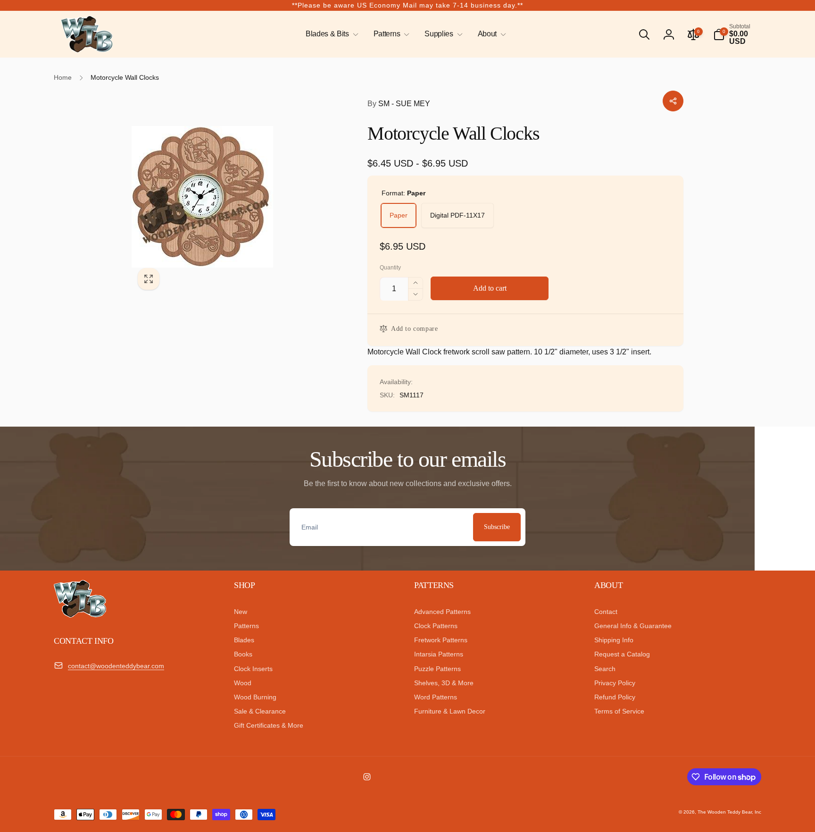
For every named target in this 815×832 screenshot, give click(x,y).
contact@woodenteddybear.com (116, 666)
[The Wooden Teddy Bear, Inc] (80, 615)
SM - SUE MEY (398, 104)
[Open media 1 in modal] (231, 197)
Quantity (390, 268)
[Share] (673, 101)
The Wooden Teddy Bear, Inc (729, 812)
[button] (330, 34)
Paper (399, 215)
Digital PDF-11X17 (457, 215)
